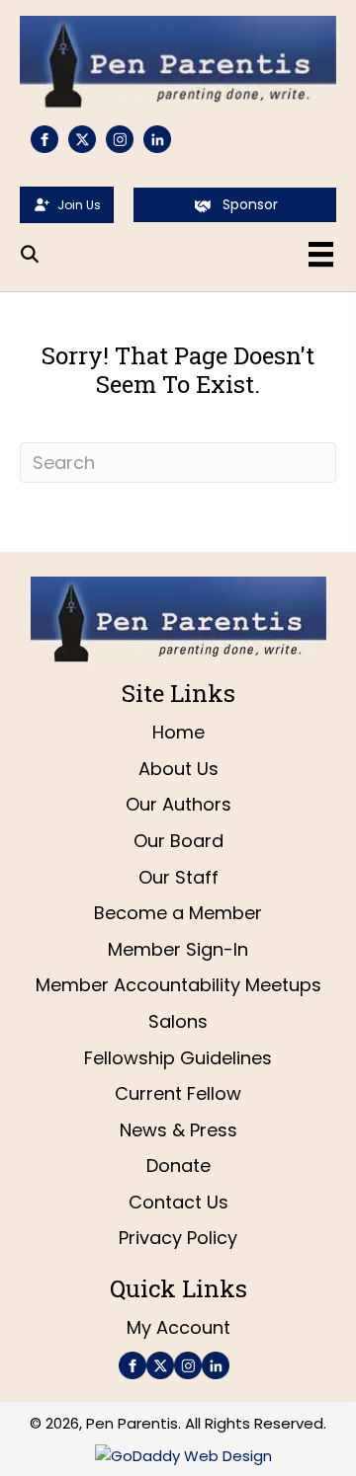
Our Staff (178, 877)
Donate (178, 1165)
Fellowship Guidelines (178, 1058)
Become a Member (178, 912)
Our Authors (178, 804)
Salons (178, 1021)
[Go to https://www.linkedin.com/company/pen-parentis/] (157, 139)
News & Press (178, 1130)
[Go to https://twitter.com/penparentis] (82, 139)
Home (178, 732)
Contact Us (178, 1202)
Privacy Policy (178, 1237)
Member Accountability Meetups (178, 984)
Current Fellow (178, 1093)
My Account (178, 1327)
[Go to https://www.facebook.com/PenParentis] (44, 139)
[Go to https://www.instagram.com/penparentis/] (120, 139)
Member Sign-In (178, 949)
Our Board (178, 840)
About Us (178, 768)
